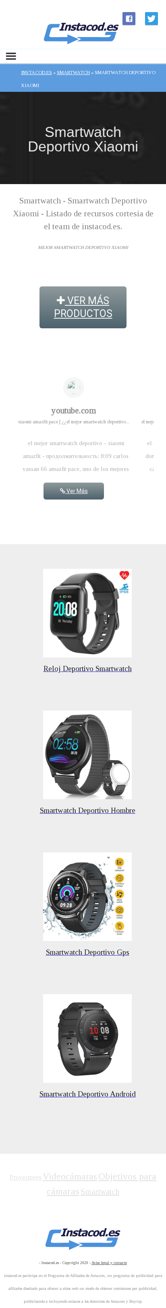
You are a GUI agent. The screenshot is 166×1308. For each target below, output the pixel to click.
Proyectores (26, 1177)
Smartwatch (100, 1191)
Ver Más (76, 491)
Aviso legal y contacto (109, 1262)
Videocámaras (70, 1176)
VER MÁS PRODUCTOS (83, 307)
